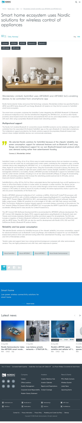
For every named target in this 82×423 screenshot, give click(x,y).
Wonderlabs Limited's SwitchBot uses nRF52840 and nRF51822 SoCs (42, 9)
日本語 (8, 351)
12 (21, 9)
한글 (13, 351)
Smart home (30, 304)
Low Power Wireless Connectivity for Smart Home (66, 366)
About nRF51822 (40, 253)
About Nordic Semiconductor (58, 253)
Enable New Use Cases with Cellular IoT (40, 366)
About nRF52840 (24, 253)
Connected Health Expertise (19, 366)
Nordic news (11, 9)
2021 (17, 9)
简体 (78, 36)
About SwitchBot (9, 253)
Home (4, 9)
